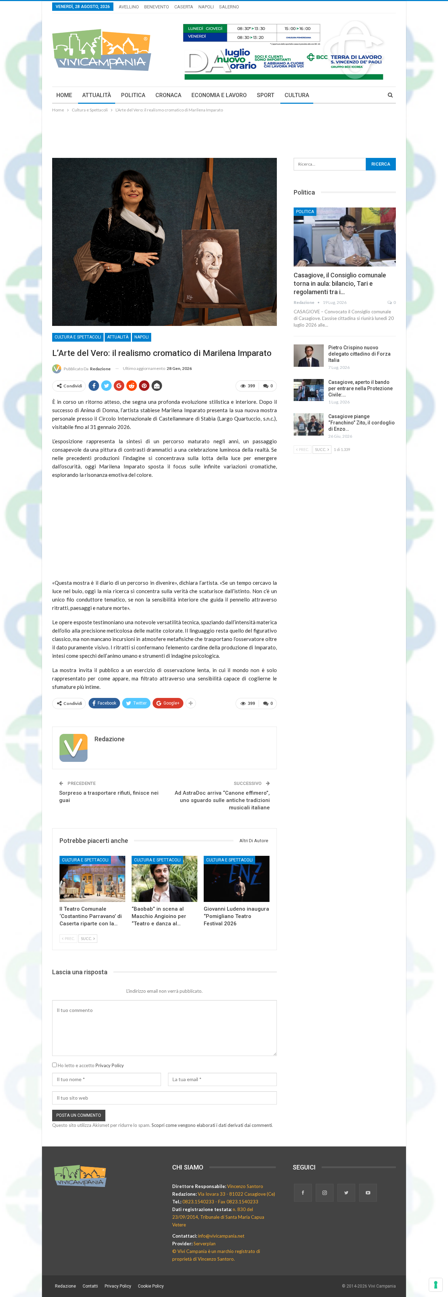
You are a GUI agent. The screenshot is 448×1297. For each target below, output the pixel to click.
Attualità (117, 337)
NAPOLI (206, 6)
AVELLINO (129, 6)
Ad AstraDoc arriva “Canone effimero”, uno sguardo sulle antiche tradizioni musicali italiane (222, 800)
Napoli (141, 337)
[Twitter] (347, 1193)
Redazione (65, 1286)
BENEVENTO (156, 6)
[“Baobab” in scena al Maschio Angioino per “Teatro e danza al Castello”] (164, 879)
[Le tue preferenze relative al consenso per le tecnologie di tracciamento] (435, 1284)
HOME (64, 95)
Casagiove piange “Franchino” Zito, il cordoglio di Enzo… (361, 423)
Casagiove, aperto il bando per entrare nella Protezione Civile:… (360, 388)
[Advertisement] (224, 133)
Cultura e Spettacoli (78, 337)
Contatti (90, 1286)
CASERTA (183, 6)
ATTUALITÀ (96, 95)
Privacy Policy (110, 1065)
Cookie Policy (151, 1286)
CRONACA (168, 95)
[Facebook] (303, 1193)
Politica (305, 211)
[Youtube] (368, 1193)
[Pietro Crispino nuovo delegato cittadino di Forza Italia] (309, 355)
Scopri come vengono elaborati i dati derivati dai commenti (212, 1125)
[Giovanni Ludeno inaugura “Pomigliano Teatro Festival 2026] (237, 879)
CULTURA (297, 95)
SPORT (265, 95)
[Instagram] (325, 1193)
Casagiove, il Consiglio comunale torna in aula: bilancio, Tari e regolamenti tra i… (340, 283)
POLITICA (133, 95)
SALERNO (229, 6)
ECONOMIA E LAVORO (219, 95)
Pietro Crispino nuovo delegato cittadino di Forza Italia (359, 354)
